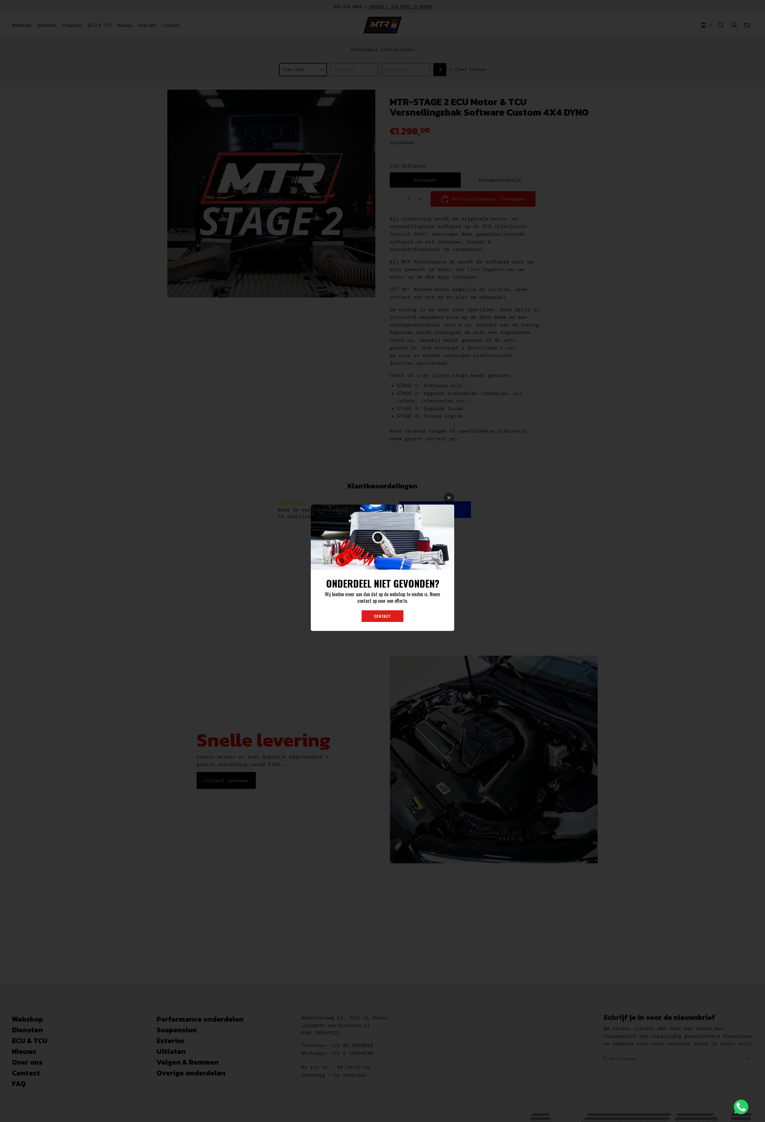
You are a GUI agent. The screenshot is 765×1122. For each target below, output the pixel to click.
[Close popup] (449, 498)
